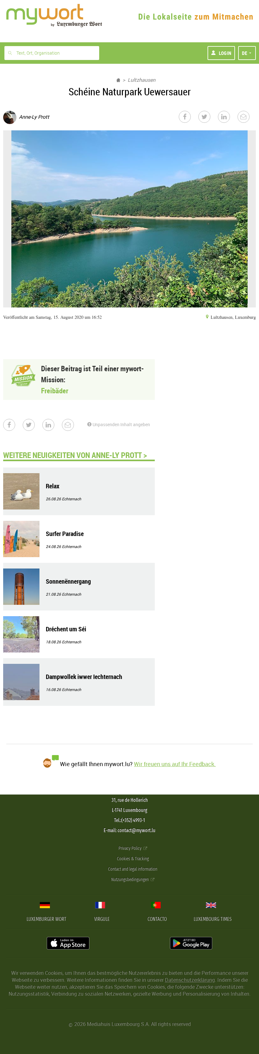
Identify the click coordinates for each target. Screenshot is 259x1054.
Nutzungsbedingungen (130, 879)
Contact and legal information (132, 869)
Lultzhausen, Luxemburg (232, 317)
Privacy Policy (130, 848)
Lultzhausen (141, 79)
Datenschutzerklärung (190, 979)
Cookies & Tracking (133, 858)
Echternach (71, 498)
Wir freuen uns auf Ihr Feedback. (175, 764)
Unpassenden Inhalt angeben (121, 424)
